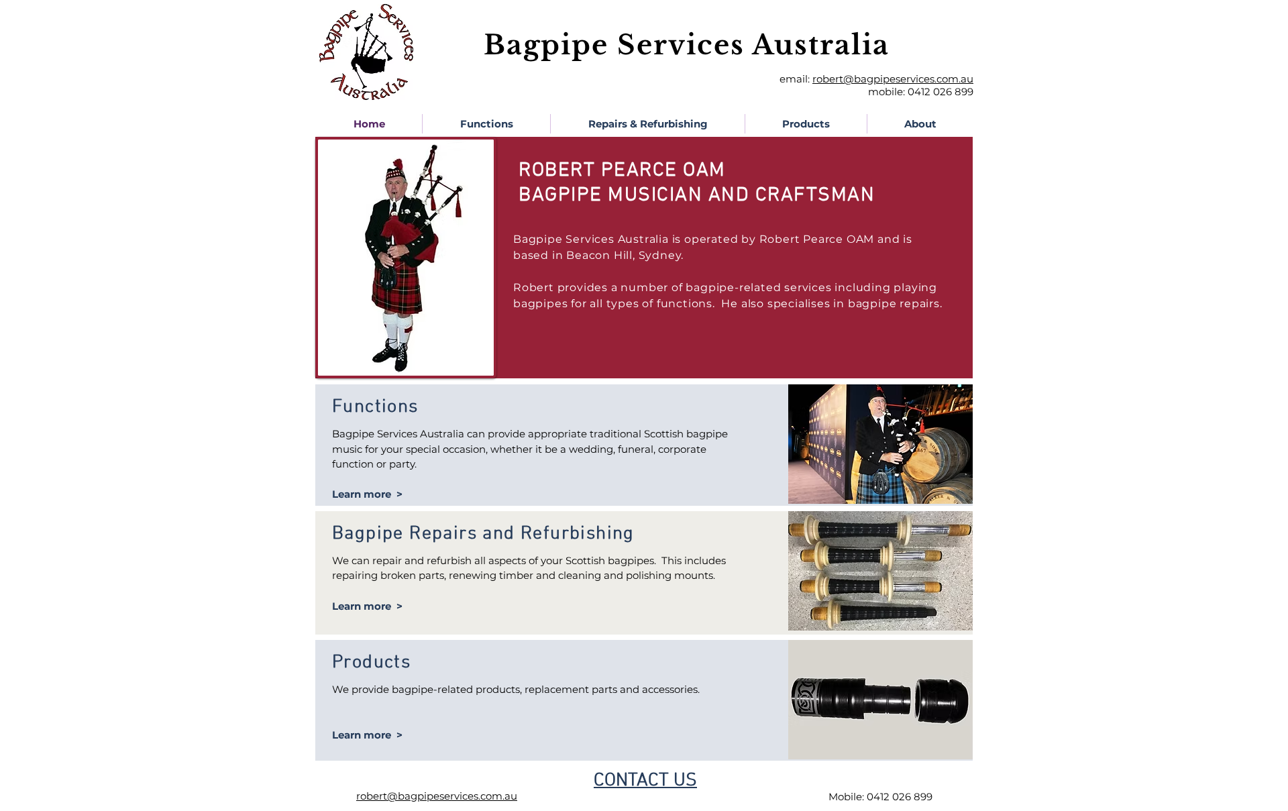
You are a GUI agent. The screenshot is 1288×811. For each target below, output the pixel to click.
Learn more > (367, 494)
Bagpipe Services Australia (687, 45)
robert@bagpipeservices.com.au (892, 78)
